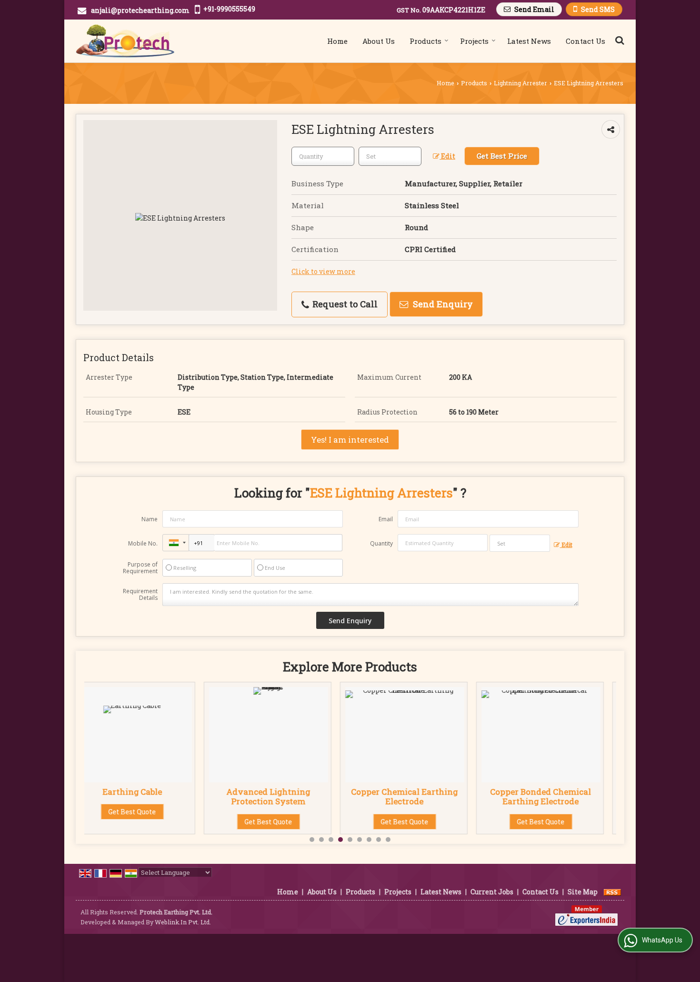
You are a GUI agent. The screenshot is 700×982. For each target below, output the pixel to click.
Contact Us (585, 41)
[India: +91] (175, 542)
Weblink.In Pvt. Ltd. (183, 922)
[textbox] (390, 156)
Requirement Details (140, 594)
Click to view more (323, 271)
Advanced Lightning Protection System (149, 796)
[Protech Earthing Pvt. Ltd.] (125, 41)
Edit (447, 156)
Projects (474, 41)
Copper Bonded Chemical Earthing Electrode (421, 796)
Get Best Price (502, 156)
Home (337, 41)
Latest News (529, 41)
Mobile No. (143, 543)
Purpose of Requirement (140, 568)
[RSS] (612, 891)
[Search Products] (618, 40)
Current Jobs (491, 891)
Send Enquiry (441, 304)
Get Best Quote (149, 821)
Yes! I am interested (350, 439)
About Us (378, 41)
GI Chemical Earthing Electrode (557, 796)
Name (149, 519)
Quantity (381, 543)
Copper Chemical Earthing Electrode (285, 796)
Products (425, 41)
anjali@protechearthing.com (140, 10)
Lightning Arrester (520, 83)
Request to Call (344, 304)
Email (386, 519)
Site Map (583, 891)
